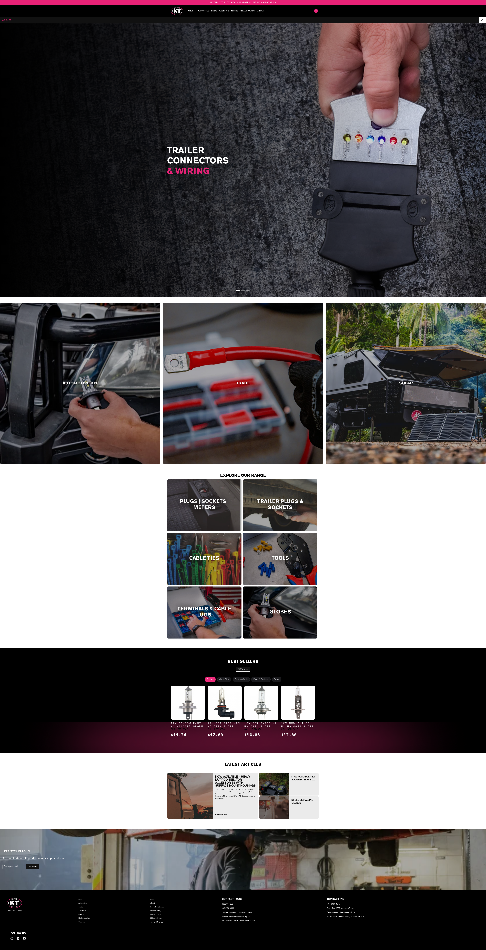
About (152, 903)
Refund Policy (155, 914)
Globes (210, 679)
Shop (191, 11)
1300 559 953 (227, 904)
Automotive (203, 11)
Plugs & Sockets (261, 679)
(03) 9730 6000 (228, 908)
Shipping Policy (156, 918)
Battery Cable (241, 679)
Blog (152, 899)
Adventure (224, 11)
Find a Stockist (247, 11)
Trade (214, 11)
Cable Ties (224, 679)
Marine (234, 11)
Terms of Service (156, 922)
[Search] (482, 20)
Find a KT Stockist (157, 907)
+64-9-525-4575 (333, 904)
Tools (276, 679)
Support (261, 11)
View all (243, 669)
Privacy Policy (155, 911)
